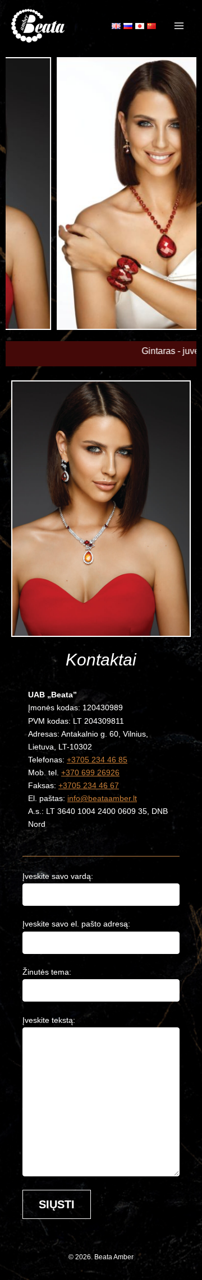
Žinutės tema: (46, 971)
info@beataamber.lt (102, 798)
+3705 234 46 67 (88, 785)
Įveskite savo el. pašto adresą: (76, 923)
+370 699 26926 (90, 772)
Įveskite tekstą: (48, 1020)
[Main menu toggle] (179, 26)
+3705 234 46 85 (97, 759)
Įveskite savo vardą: (57, 876)
